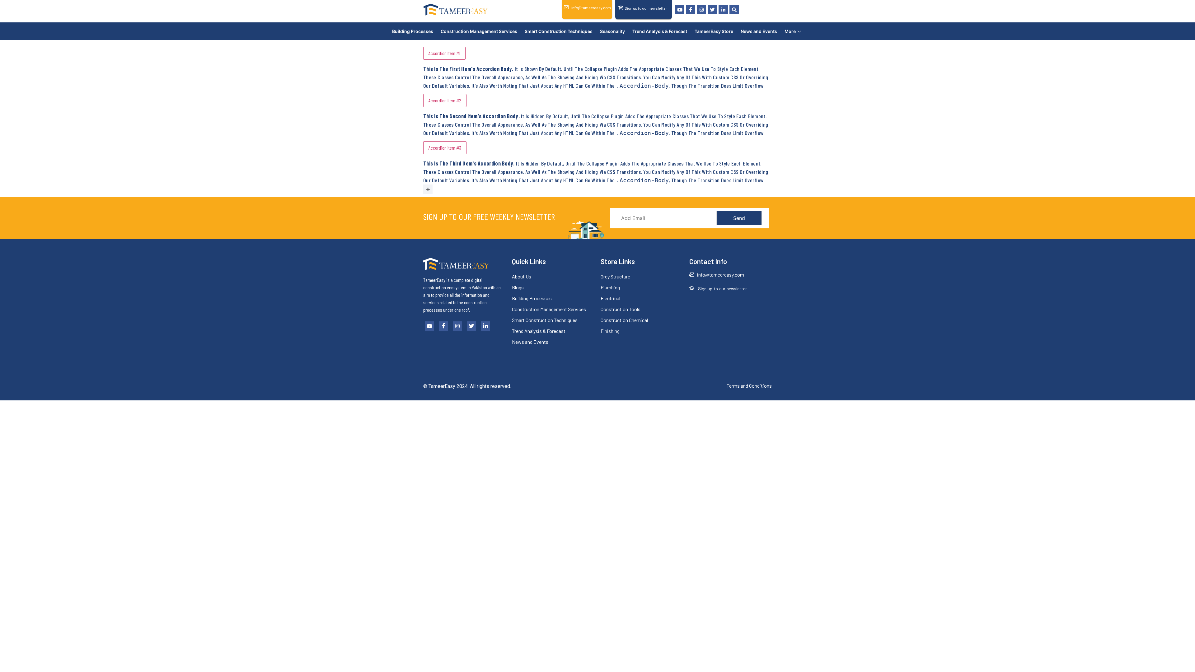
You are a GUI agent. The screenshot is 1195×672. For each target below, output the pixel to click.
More (790, 31)
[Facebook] (690, 9)
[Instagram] (701, 9)
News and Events (759, 31)
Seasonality (612, 31)
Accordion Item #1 (444, 53)
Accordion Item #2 (445, 100)
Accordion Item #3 (445, 148)
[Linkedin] (723, 9)
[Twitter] (712, 9)
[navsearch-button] (734, 9)
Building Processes (412, 31)
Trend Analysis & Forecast (659, 31)
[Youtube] (679, 9)
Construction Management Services (479, 31)
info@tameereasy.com (591, 8)
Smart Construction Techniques (559, 31)
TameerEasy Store (714, 31)
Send (739, 218)
